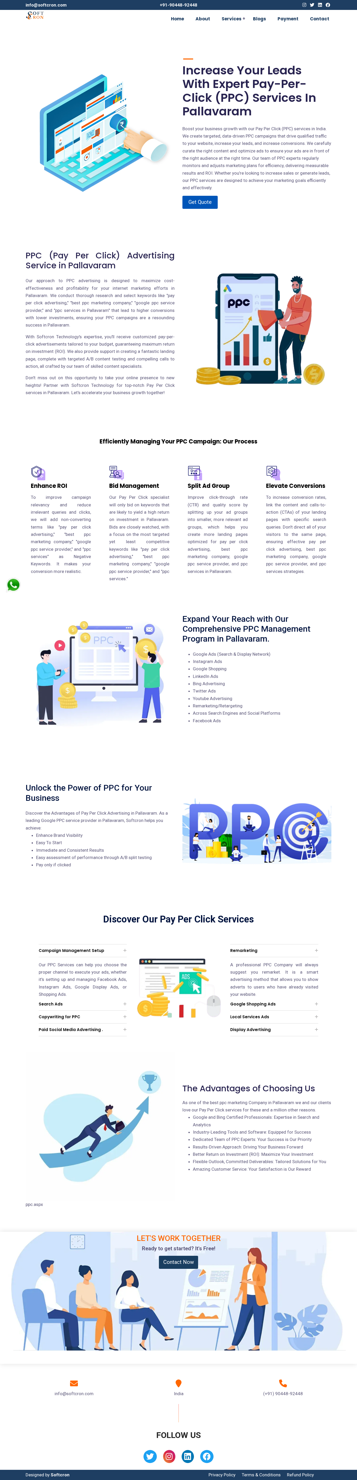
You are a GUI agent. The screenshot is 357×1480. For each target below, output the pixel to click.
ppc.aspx (34, 1204)
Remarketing (243, 950)
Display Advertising (250, 1029)
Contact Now (178, 1262)
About (202, 19)
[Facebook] (327, 5)
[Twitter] (312, 5)
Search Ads (51, 1004)
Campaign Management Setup (71, 950)
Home (177, 19)
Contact (319, 19)
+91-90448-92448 (178, 5)
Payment (288, 19)
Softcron (60, 1474)
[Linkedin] (320, 5)
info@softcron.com (46, 5)
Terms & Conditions (261, 1474)
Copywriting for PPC (59, 1017)
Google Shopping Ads (253, 1004)
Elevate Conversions (295, 486)
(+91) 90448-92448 (283, 1393)
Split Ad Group (209, 486)
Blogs (259, 19)
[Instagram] (304, 5)
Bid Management (134, 486)
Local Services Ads (249, 1017)
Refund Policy (300, 1474)
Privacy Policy (222, 1474)
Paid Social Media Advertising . (71, 1029)
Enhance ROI (49, 486)
